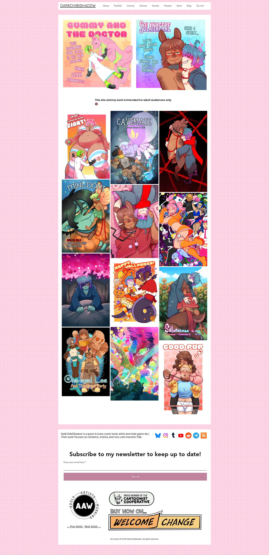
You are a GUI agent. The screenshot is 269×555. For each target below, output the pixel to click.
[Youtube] (181, 435)
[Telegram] (196, 435)
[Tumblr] (173, 435)
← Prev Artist (75, 526)
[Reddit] (188, 435)
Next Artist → (93, 526)
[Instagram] (166, 435)
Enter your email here (74, 462)
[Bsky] (158, 435)
